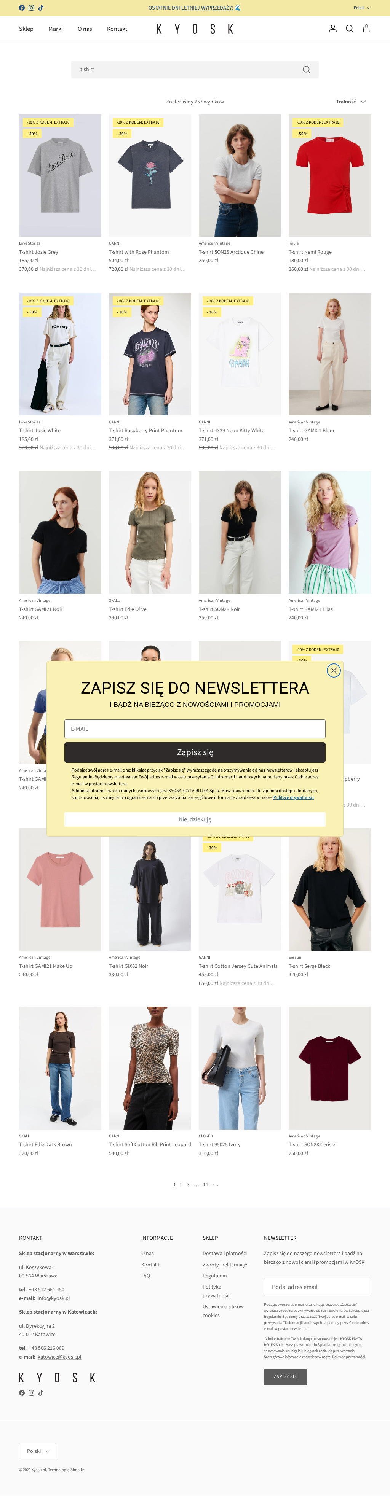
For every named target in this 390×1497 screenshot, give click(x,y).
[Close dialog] (333, 670)
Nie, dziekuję (195, 819)
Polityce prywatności (293, 797)
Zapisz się (195, 752)
